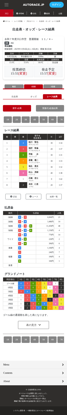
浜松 (34, 13)
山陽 (60, 13)
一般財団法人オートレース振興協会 (40, 410)
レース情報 (18, 21)
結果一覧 (54, 196)
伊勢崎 (21, 13)
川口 (6, 13)
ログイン (56, 4)
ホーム (7, 21)
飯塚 (48, 13)
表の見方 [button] (31, 325)
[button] (6, 4)
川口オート (31, 21)
